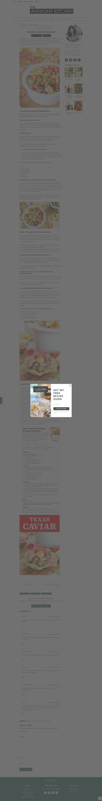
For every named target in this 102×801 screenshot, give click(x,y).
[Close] (70, 385)
